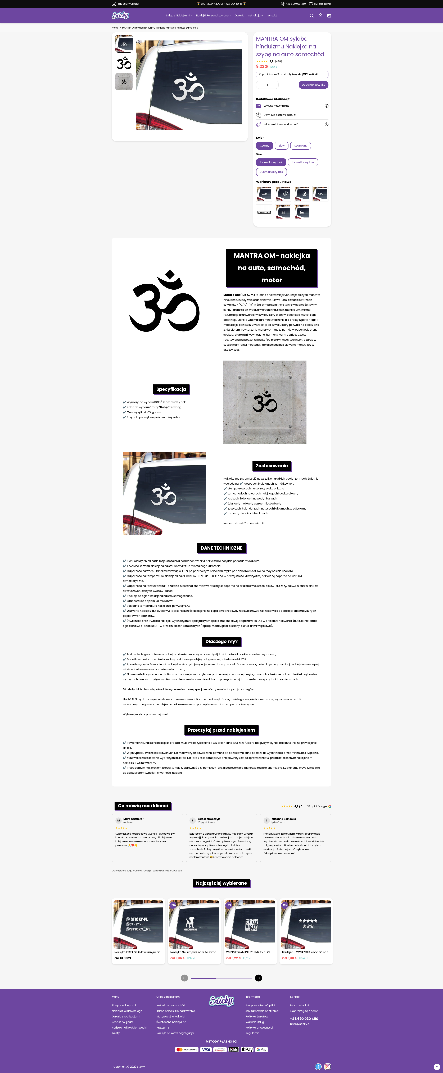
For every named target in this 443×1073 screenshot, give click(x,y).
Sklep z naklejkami (168, 997)
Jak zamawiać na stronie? (262, 1011)
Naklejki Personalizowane (212, 15)
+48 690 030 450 (296, 4)
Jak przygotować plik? (260, 1005)
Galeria (239, 15)
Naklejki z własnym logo (127, 1011)
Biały (281, 146)
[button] (311, 15)
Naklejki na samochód (170, 1005)
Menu (115, 997)
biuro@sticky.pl (322, 4)
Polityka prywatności (259, 1028)
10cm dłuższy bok (271, 162)
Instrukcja (254, 15)
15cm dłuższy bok (303, 162)
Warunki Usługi (255, 1022)
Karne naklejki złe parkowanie (175, 1011)
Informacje (253, 997)
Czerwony (300, 146)
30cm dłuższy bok (271, 172)
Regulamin (252, 1033)
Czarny (264, 146)
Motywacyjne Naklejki (170, 1017)
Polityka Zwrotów (257, 1017)
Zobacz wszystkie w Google (167, 870)
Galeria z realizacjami (125, 1017)
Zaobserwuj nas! (128, 4)
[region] (221, 839)
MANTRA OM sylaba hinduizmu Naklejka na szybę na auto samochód (160, 27)
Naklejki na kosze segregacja (175, 1033)
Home (115, 27)
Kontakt (271, 15)
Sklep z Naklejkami (178, 15)
